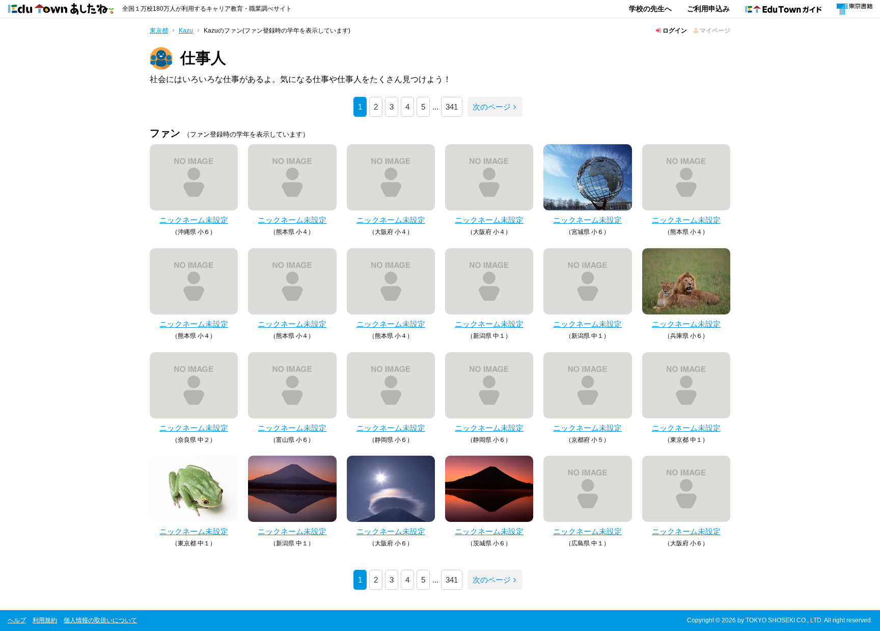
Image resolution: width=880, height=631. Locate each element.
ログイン (674, 30)
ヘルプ (17, 620)
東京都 (159, 30)
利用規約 (45, 620)
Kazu (186, 30)
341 (452, 106)
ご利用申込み (708, 9)
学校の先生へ (650, 9)
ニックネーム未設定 (193, 220)
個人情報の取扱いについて (100, 620)
